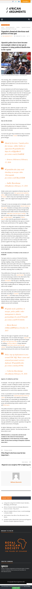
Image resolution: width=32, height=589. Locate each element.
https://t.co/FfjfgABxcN (13, 151)
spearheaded (20, 275)
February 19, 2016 (20, 373)
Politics (3, 24)
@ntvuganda (9, 175)
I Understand (16, 588)
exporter (26, 337)
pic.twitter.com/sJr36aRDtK (14, 154)
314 (9, 295)
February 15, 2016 (21, 186)
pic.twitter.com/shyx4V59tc (14, 365)
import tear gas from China (10, 341)
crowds (15, 135)
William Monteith (7, 36)
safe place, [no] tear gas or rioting (16, 213)
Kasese (4, 196)
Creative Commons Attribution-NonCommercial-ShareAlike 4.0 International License (15, 570)
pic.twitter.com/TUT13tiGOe (15, 319)
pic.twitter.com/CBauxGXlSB (15, 177)
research (16, 293)
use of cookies (27, 586)
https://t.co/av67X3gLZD (19, 317)
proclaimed (8, 280)
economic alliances (12, 343)
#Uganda (8, 308)
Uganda (7, 24)
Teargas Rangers (8, 217)
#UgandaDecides (18, 148)
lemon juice (6, 405)
